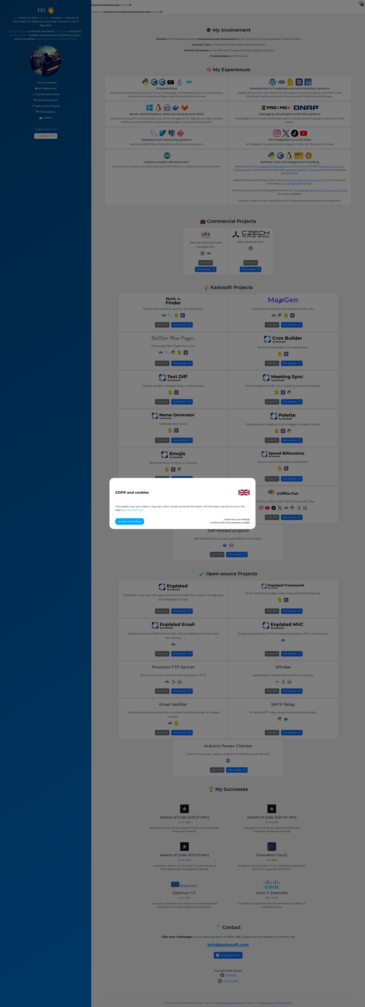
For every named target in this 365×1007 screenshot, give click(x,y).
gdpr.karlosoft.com (132, 510)
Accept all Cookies (129, 521)
